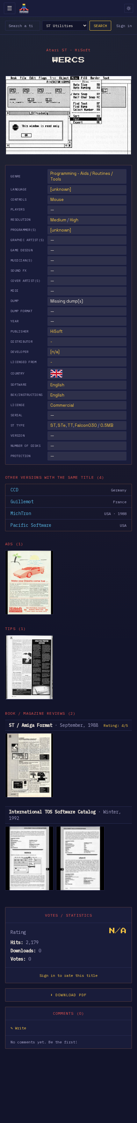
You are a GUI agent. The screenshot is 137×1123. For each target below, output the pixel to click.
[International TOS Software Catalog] (29, 858)
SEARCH (100, 25)
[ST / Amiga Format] (29, 765)
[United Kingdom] (56, 373)
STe (62, 425)
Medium (58, 220)
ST (53, 425)
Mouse (57, 199)
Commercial (62, 405)
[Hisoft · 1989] (29, 582)
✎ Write (18, 1028)
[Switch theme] (128, 8)
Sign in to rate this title (68, 975)
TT (70, 425)
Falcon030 (86, 425)
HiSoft (56, 331)
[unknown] (60, 189)
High (74, 220)
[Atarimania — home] (24, 8)
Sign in (124, 25)
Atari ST (56, 49)
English (57, 385)
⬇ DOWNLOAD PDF (68, 994)
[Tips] (29, 667)
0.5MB (106, 425)
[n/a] (55, 351)
